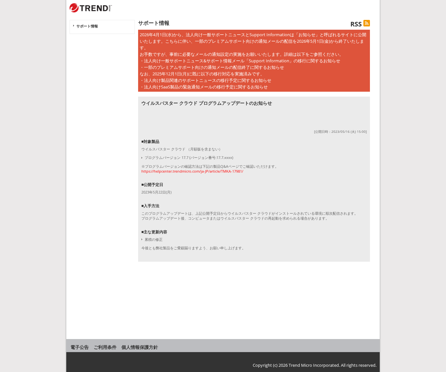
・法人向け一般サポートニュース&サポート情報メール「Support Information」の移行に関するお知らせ (240, 61)
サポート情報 (87, 25)
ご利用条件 (105, 347)
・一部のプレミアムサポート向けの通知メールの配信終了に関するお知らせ (212, 67)
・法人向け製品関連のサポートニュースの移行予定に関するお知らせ (205, 80)
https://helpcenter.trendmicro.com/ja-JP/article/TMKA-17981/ (192, 171)
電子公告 (80, 347)
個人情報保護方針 (139, 347)
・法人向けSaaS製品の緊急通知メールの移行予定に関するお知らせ (204, 87)
